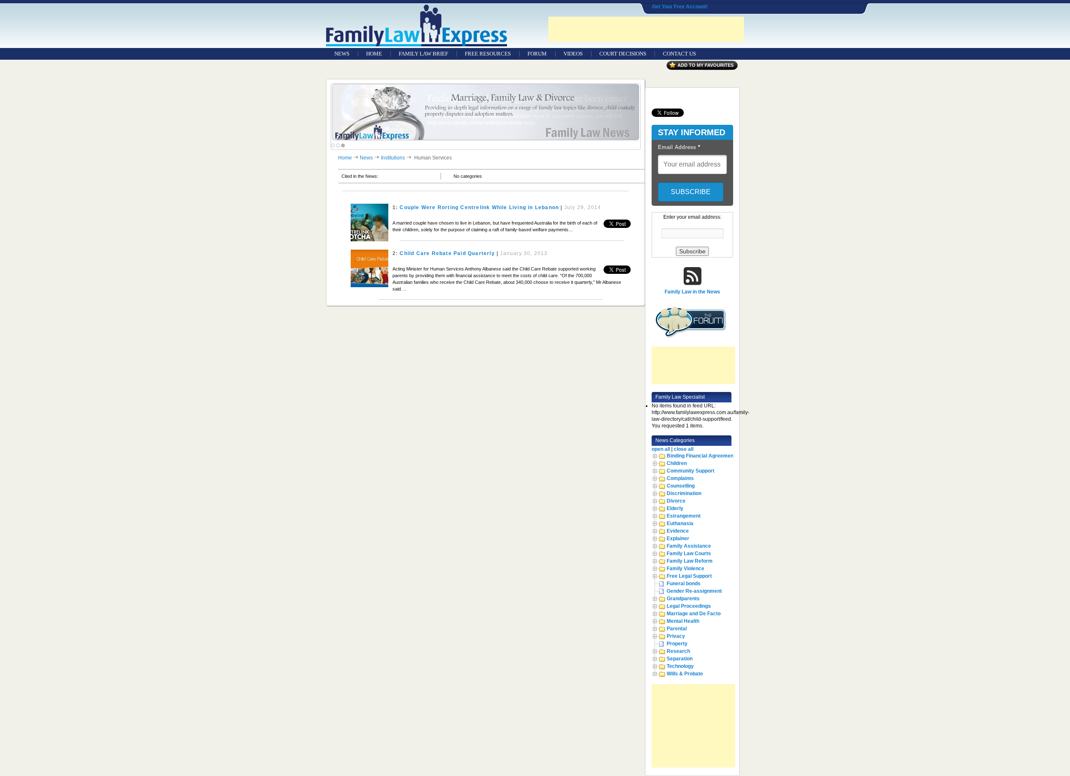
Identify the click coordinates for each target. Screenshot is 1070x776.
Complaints (680, 478)
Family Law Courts (689, 553)
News (366, 158)
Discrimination (684, 493)
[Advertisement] (646, 29)
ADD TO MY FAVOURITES (706, 65)
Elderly (675, 508)
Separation (680, 659)
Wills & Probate (685, 674)
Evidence (678, 531)
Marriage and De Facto (694, 614)
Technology (680, 666)
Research (678, 651)
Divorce (676, 501)
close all (683, 449)
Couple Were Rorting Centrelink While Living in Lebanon (479, 207)
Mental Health (683, 621)
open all (661, 449)
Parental (677, 629)
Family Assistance (689, 546)
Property (677, 644)
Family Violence (685, 568)
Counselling (681, 486)
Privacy (676, 636)
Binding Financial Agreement (701, 456)
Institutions (393, 158)
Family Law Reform (690, 561)
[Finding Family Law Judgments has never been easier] (485, 112)
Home (345, 158)
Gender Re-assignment (694, 591)
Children (677, 463)
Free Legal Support (689, 576)
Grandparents (683, 599)
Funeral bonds (684, 583)
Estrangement (684, 516)
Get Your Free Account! (680, 7)
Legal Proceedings (689, 606)
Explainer (678, 538)
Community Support (690, 471)
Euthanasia (680, 523)
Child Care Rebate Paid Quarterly (447, 253)
